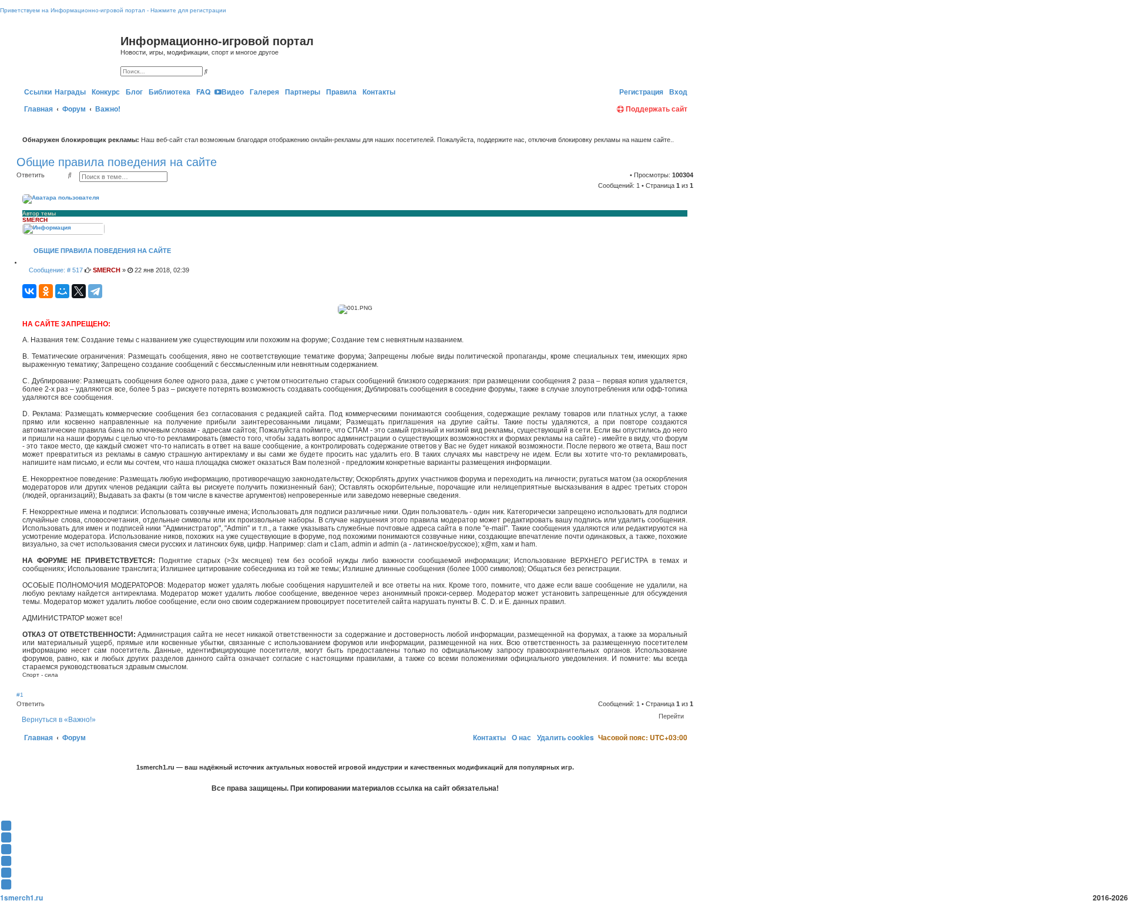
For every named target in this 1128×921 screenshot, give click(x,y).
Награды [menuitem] (70, 91)
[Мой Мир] (62, 291)
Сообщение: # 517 (55, 270)
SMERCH (35, 220)
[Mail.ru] (612, 92)
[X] (79, 291)
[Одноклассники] (46, 291)
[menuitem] (105, 92)
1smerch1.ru (21, 897)
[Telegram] (95, 291)
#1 (20, 694)
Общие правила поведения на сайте (116, 162)
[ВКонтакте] (29, 291)
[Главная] (69, 53)
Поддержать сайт (655, 108)
